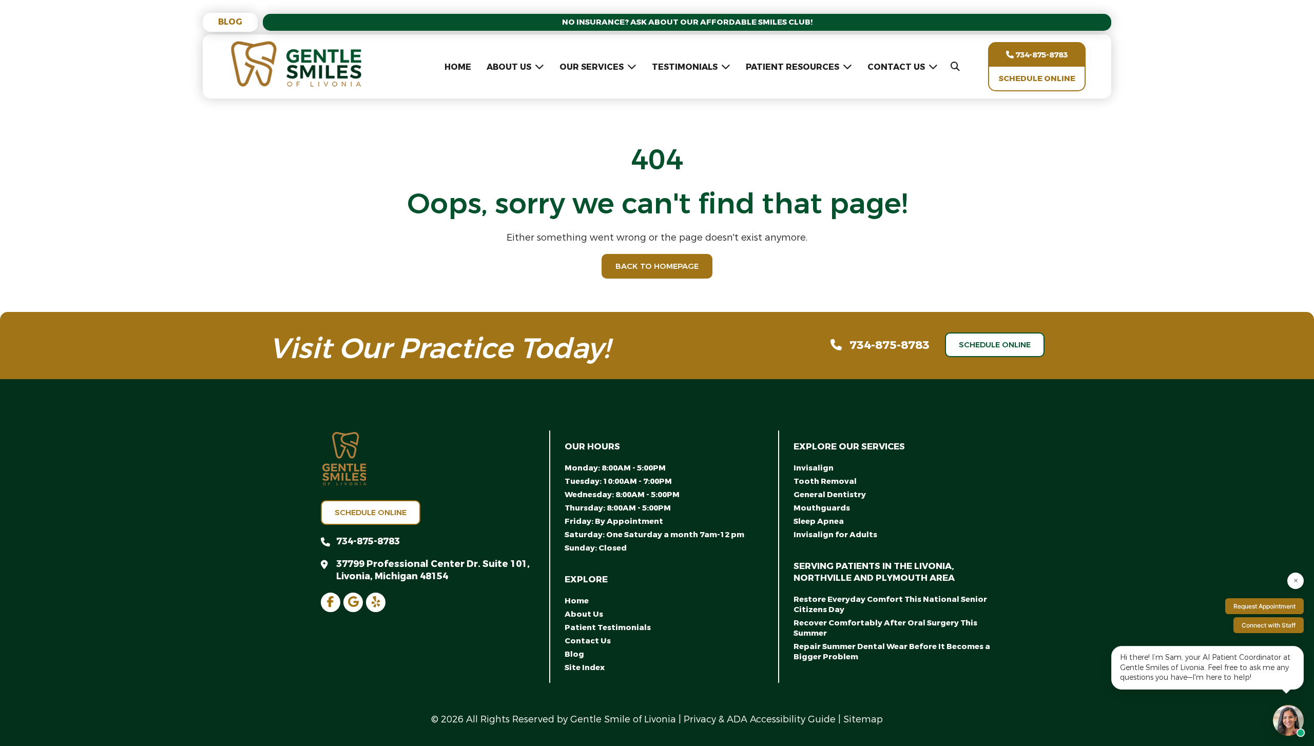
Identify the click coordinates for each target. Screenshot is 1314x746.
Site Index (585, 667)
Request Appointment (1264, 606)
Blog (230, 21)
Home (458, 67)
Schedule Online (1037, 78)
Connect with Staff (1269, 625)
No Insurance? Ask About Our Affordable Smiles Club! (687, 22)
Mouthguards (822, 508)
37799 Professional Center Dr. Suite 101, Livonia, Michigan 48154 (433, 570)
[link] (330, 602)
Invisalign (814, 468)
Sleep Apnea (819, 521)
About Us (509, 67)
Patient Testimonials (608, 627)
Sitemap (863, 719)
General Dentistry (830, 494)
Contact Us (896, 67)
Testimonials (685, 67)
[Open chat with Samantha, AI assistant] (1288, 720)
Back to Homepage (657, 266)
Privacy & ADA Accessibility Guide (760, 719)
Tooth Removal (825, 481)
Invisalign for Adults (835, 534)
